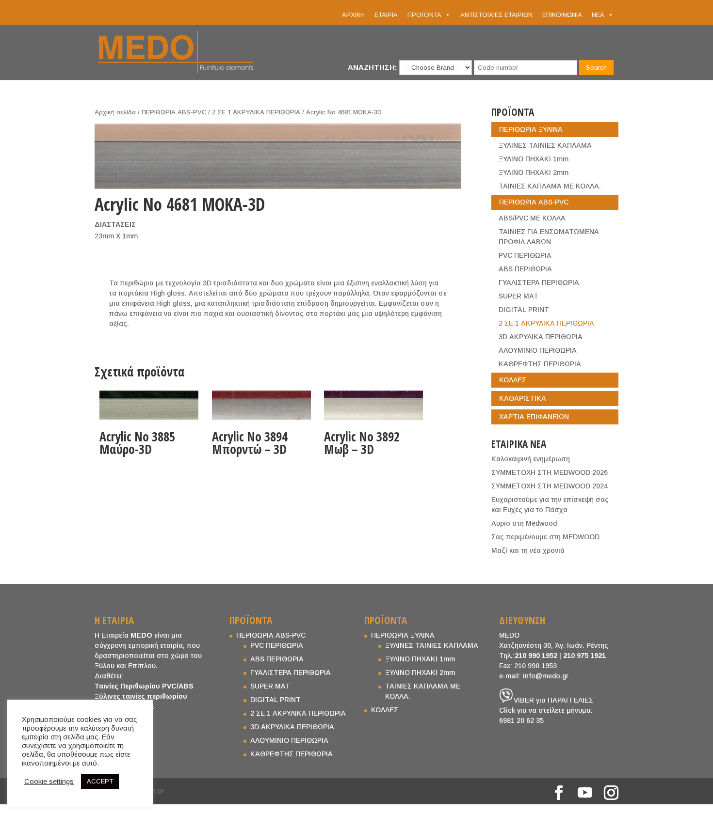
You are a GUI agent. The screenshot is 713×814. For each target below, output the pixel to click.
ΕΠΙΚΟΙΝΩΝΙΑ (562, 14)
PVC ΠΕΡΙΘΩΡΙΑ (525, 255)
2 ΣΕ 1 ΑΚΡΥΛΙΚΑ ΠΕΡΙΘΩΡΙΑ (256, 112)
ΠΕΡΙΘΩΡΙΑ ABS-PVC (174, 112)
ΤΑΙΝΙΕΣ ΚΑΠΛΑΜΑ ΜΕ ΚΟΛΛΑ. (550, 186)
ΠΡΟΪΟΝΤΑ (424, 14)
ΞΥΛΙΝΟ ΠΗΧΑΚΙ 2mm (533, 172)
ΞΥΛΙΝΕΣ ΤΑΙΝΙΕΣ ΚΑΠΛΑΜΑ (545, 145)
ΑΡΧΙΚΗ (353, 14)
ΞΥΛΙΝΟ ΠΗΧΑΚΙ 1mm (533, 159)
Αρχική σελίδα (115, 112)
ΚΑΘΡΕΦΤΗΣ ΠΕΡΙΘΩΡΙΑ (540, 364)
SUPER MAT (518, 296)
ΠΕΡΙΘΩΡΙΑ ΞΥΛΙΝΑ (531, 129)
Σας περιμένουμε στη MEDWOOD (545, 537)
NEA (598, 14)
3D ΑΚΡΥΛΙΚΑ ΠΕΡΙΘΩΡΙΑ (541, 337)
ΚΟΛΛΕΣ (512, 380)
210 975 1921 (584, 655)
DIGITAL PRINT (524, 309)
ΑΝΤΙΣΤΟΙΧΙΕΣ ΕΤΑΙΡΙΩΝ (496, 14)
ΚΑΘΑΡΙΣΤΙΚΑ (522, 398)
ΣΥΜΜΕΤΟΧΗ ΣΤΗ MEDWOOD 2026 (549, 472)
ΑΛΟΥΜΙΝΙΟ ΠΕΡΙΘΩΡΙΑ (538, 350)
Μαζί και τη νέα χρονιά (528, 550)
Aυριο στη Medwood (524, 523)
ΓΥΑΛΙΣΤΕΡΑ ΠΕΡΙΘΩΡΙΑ (539, 282)
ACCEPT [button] (100, 781)
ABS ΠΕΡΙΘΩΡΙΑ (525, 269)
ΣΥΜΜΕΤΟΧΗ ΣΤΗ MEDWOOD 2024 (549, 486)
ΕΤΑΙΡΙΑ (386, 14)
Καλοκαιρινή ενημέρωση (530, 459)
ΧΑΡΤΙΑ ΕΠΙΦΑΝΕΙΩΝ (534, 417)
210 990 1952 (536, 655)
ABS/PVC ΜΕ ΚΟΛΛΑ (532, 218)
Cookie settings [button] (49, 781)
